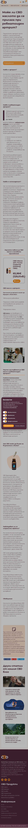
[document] (14, 414)
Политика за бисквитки (9, 407)
